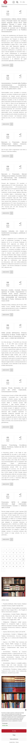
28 (3, 563)
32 (16, 563)
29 (6, 563)
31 (13, 563)
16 (9, 556)
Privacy (17, 742)
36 (6, 566)
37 (9, 566)
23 (9, 559)
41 (23, 566)
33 (20, 563)
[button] (26, 710)
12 (20, 552)
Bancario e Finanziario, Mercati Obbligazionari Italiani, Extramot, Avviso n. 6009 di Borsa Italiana (14, 143)
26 (20, 559)
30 (9, 563)
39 (16, 566)
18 (16, 556)
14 (3, 556)
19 (20, 556)
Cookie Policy (12, 742)
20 (23, 556)
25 (16, 559)
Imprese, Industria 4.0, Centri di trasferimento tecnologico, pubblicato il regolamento (14, 232)
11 (16, 552)
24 (13, 559)
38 (13, 566)
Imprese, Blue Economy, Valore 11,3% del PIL (14, 631)
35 (3, 566)
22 (6, 559)
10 (13, 552)
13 (23, 552)
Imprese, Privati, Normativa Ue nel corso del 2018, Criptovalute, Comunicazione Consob (14, 389)
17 (13, 556)
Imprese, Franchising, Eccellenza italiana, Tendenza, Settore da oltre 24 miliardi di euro (14, 446)
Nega (14, 735)
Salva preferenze (14, 739)
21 (3, 559)
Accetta (14, 731)
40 (20, 566)
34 (23, 563)
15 (6, 556)
